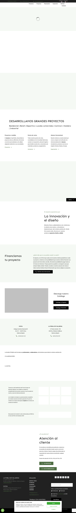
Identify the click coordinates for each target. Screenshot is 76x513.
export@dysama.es (34, 494)
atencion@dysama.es (39, 1)
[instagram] (61, 477)
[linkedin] (68, 477)
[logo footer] (8, 509)
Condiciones (61, 493)
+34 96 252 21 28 (21, 336)
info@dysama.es (33, 492)
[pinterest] (63, 477)
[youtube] (66, 477)
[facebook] (56, 477)
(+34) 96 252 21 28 (25, 1)
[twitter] (58, 477)
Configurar (53, 509)
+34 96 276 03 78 (56, 336)
